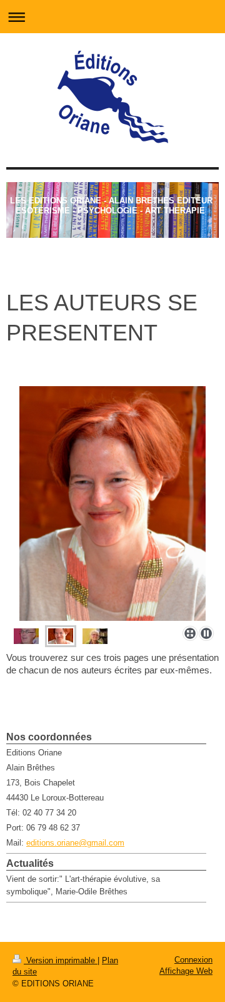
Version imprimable (61, 960)
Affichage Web (185, 971)
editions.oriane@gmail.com (75, 842)
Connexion (193, 959)
